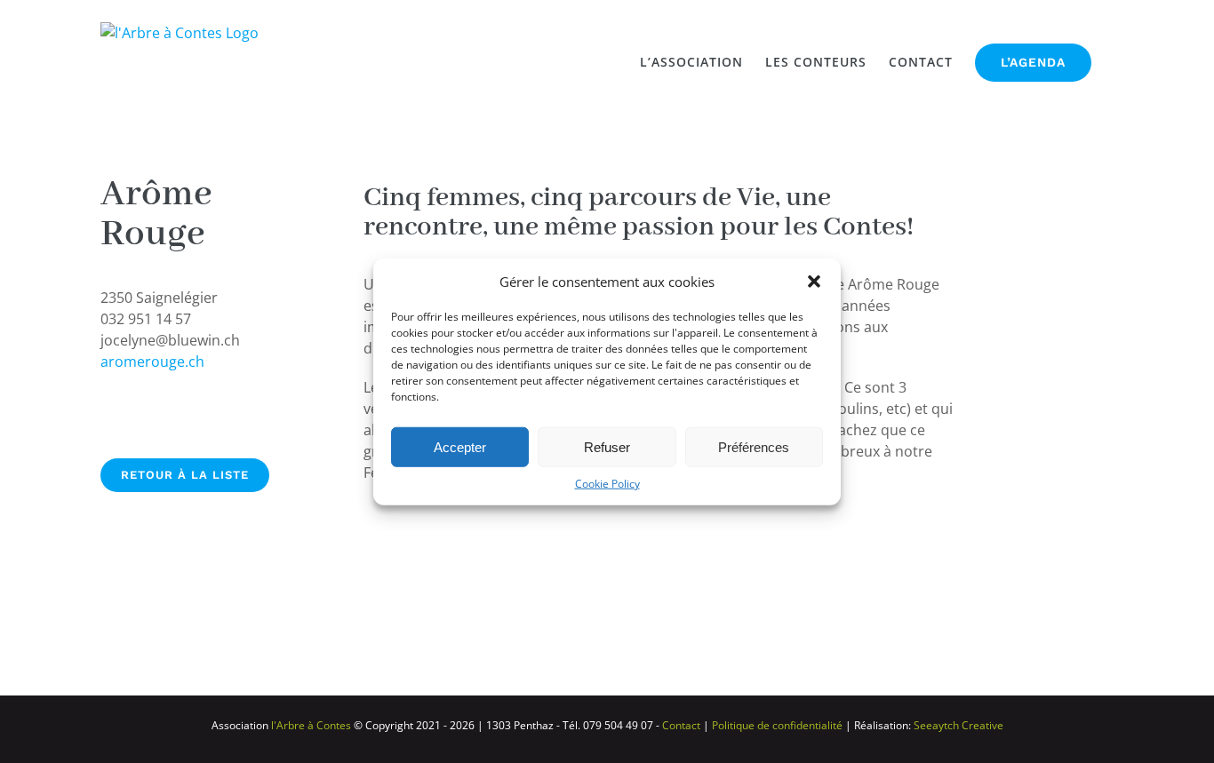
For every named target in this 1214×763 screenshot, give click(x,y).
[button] (814, 281)
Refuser (607, 446)
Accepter (460, 446)
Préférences (753, 446)
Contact (681, 725)
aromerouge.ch (152, 361)
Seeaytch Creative (958, 725)
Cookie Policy (607, 483)
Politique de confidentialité (777, 725)
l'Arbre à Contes (309, 725)
